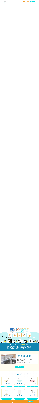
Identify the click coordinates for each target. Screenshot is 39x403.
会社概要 (19, 366)
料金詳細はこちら (6, 386)
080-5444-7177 (26, 1)
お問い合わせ (32, 1)
